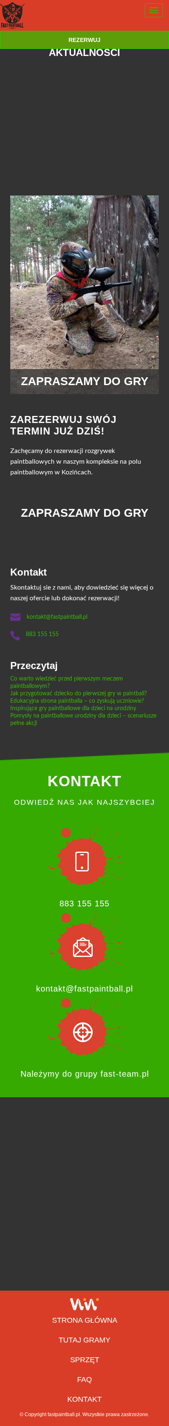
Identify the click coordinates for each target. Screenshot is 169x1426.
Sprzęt (84, 1360)
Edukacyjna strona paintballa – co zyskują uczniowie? (77, 701)
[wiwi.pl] (84, 1304)
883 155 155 (42, 634)
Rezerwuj (84, 40)
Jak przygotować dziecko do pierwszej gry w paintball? (78, 694)
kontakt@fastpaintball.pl (57, 617)
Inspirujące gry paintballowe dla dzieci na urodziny (73, 708)
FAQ (84, 1379)
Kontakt (84, 1399)
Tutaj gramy (84, 1340)
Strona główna (84, 1320)
